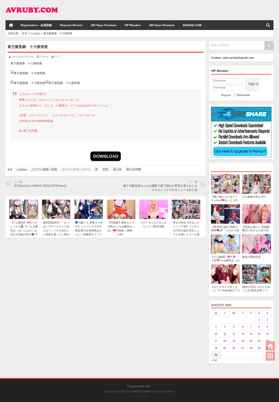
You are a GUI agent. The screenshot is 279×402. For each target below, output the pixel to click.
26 (233, 348)
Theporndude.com (139, 386)
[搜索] (267, 25)
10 (215, 333)
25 (224, 348)
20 (242, 340)
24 (215, 348)
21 (251, 340)
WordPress (168, 391)
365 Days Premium (103, 25)
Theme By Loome (139, 396)
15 (259, 333)
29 (259, 348)
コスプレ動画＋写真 (44, 169)
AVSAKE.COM (192, 25)
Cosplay (35, 33)
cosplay (22, 169)
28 (251, 348)
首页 (11, 25)
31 (215, 355)
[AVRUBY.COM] (32, 5)
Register (226, 95)
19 (233, 340)
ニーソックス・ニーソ (76, 169)
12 (233, 333)
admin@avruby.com (23, 56)
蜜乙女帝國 (133, 169)
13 (242, 333)
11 (224, 333)
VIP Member (132, 25)
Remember (243, 95)
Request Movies (71, 25)
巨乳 (105, 169)
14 (251, 333)
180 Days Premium (161, 25)
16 (267, 333)
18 (224, 340)
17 (215, 340)
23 (267, 340)
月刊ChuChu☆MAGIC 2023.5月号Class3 (40, 185)
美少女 (117, 169)
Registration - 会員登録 (36, 25)
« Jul (214, 360)
